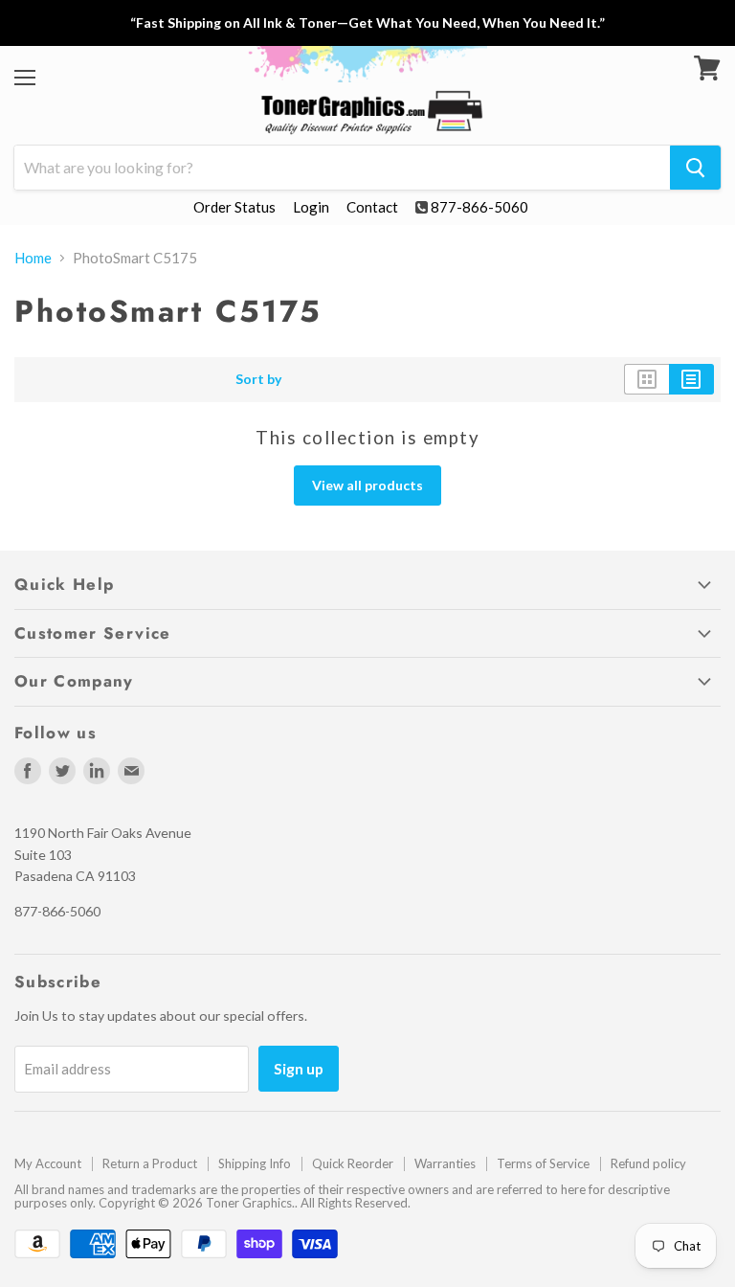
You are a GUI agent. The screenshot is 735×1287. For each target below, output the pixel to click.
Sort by (258, 379)
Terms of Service (543, 1163)
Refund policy (648, 1163)
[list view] (691, 379)
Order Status (234, 206)
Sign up (298, 1068)
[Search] (695, 168)
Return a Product (149, 1163)
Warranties (445, 1163)
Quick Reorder (352, 1163)
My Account (47, 1163)
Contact (372, 206)
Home (33, 258)
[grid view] (646, 379)
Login (311, 206)
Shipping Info (254, 1163)
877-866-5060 (479, 206)
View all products (367, 485)
